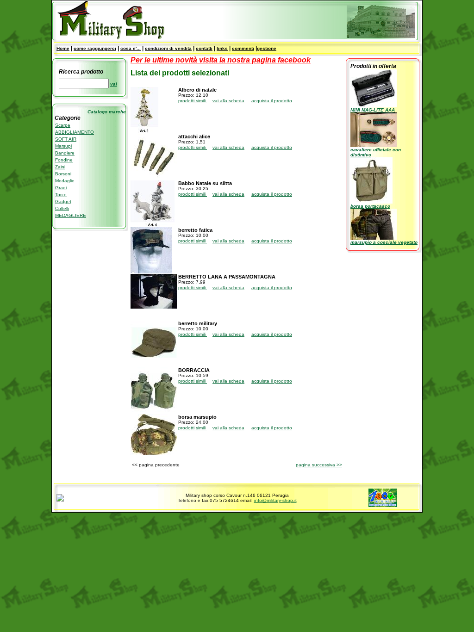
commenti (243, 48)
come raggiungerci (95, 48)
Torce (61, 194)
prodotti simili (192, 100)
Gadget (63, 201)
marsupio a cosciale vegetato (384, 242)
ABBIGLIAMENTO (74, 132)
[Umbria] (60, 499)
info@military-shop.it (275, 500)
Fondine (64, 159)
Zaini (60, 166)
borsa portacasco (370, 206)
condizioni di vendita (168, 48)
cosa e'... (130, 48)
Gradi (61, 187)
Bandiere (65, 152)
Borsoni (63, 173)
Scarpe (62, 125)
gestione (266, 48)
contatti (204, 48)
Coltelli (62, 208)
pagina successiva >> (319, 464)
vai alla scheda (228, 100)
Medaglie (65, 180)
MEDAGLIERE (70, 215)
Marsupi (63, 146)
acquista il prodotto (271, 100)
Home (62, 48)
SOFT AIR (65, 139)
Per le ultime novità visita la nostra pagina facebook (221, 60)
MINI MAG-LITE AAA (372, 109)
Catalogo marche (106, 111)
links (222, 48)
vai (113, 84)
